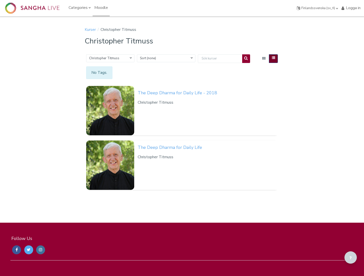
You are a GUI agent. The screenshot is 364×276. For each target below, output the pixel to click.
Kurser (90, 29)
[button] (317, 8)
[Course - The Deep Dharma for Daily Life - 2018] (110, 110)
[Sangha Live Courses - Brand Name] (32, 8)
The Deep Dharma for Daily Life (170, 147)
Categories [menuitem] (78, 7)
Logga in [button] (353, 8)
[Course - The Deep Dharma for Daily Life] (110, 165)
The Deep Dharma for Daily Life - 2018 (177, 93)
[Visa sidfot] (350, 257)
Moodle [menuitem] (101, 7)
